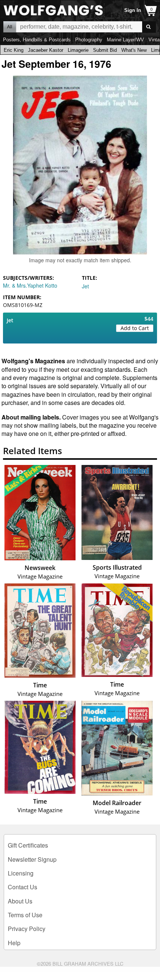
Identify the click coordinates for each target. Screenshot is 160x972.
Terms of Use (25, 915)
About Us (20, 901)
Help (14, 942)
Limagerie (78, 50)
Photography (88, 39)
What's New (134, 50)
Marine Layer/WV (125, 39)
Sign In (132, 10)
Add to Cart (135, 328)
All (9, 26)
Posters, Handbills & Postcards (37, 39)
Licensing (20, 873)
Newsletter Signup (32, 859)
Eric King (13, 50)
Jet (85, 286)
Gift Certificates (28, 845)
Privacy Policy (26, 928)
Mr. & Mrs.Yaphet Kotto (30, 285)
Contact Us (22, 887)
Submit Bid (105, 50)
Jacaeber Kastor (45, 50)
